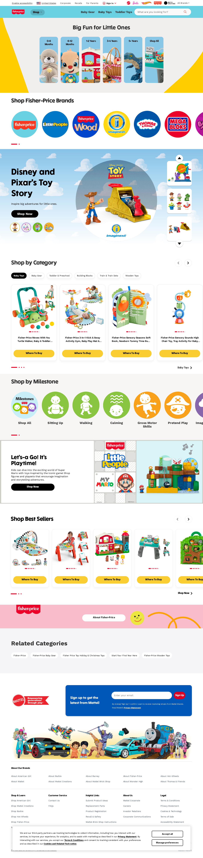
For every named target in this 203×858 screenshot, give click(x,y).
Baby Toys (105, 12)
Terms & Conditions (74, 840)
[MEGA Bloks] (177, 124)
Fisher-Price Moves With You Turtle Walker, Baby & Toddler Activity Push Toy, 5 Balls (34, 339)
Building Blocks (84, 275)
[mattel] (129, 3)
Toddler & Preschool (59, 275)
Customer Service (57, 796)
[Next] (179, 243)
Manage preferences (167, 842)
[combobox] (162, 11)
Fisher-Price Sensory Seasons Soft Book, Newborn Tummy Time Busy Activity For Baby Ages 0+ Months (131, 339)
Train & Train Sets (109, 275)
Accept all (167, 834)
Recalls (78, 3)
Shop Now (24, 214)
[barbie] (136, 3)
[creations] (169, 3)
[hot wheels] (146, 3)
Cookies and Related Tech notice (60, 844)
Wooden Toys (132, 275)
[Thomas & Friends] (147, 124)
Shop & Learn (18, 796)
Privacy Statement (127, 836)
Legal (163, 796)
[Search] (184, 11)
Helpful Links (92, 796)
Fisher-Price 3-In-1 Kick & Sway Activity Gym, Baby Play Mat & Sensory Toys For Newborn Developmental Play (82, 339)
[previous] (178, 263)
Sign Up (179, 695)
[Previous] (179, 158)
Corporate (65, 3)
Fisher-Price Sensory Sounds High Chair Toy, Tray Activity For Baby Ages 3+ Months (180, 339)
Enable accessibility (22, 3)
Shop (36, 12)
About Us (128, 796)
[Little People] (55, 124)
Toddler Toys (123, 12)
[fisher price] (158, 3)
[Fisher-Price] (24, 124)
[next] (188, 263)
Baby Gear (88, 12)
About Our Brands (20, 768)
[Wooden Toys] (85, 124)
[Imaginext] (116, 124)
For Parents (92, 3)
